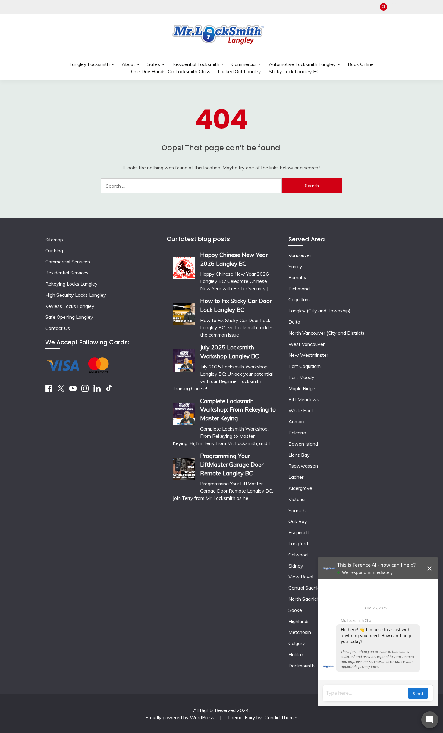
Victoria (296, 499)
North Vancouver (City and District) (326, 333)
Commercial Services (67, 261)
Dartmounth (301, 666)
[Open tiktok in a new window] (109, 390)
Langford (298, 543)
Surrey (295, 266)
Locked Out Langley (239, 71)
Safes (153, 64)
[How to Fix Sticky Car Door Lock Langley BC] (184, 312)
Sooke (295, 610)
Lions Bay (299, 455)
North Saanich (303, 599)
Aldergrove (300, 488)
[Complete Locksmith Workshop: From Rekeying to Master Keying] (184, 412)
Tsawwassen (303, 466)
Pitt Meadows (303, 399)
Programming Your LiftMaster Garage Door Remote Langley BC (231, 464)
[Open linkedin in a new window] (97, 390)
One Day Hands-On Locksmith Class (170, 71)
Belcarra (297, 433)
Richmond (299, 289)
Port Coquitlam (304, 366)
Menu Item (394, 7)
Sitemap (54, 240)
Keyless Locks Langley (69, 306)
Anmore (297, 421)
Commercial (243, 64)
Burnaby (297, 277)
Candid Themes (282, 717)
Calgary (296, 643)
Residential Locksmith (195, 64)
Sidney (295, 566)
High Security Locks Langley (75, 295)
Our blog (54, 251)
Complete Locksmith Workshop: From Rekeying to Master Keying (238, 409)
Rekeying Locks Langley (71, 284)
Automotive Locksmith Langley (302, 64)
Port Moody (301, 377)
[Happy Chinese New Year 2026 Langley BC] (184, 266)
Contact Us (57, 328)
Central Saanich (305, 588)
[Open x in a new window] (60, 390)
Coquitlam (299, 299)
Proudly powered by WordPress (180, 717)
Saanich (297, 510)
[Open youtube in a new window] (73, 390)
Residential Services (67, 273)
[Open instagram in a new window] (85, 390)
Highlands (299, 621)
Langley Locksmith (89, 64)
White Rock (301, 410)
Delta (294, 322)
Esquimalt (298, 532)
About (128, 64)
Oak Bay (297, 521)
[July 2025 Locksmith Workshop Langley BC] (184, 358)
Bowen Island (303, 444)
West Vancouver (306, 344)
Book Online (361, 64)
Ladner (295, 477)
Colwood (298, 555)
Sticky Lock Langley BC (294, 71)
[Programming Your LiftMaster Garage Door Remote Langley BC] (184, 467)
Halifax (296, 654)
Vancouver (299, 255)
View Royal (300, 577)
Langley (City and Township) (319, 311)
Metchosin (299, 632)
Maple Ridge (301, 388)
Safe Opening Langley (69, 317)
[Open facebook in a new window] (48, 390)
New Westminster (308, 355)
